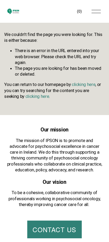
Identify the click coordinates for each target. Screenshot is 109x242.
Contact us (54, 229)
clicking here (84, 84)
